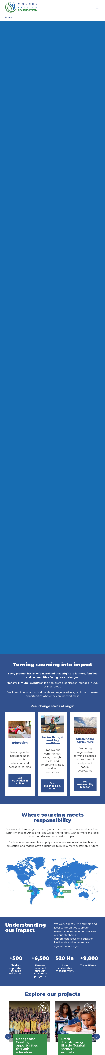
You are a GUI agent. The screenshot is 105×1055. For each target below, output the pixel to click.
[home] (21, 7)
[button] (8, 1037)
